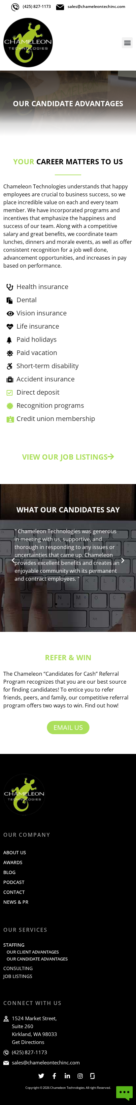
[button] (127, 42)
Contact (14, 892)
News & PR (15, 902)
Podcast (13, 882)
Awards (12, 862)
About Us (14, 852)
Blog (9, 872)
